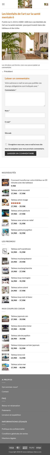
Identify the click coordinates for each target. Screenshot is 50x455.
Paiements (6, 410)
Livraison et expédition (11, 415)
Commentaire (10, 90)
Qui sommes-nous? (10, 387)
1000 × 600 (23, 22)
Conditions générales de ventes (15, 433)
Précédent (7, 71)
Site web (8, 133)
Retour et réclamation (11, 405)
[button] (3, 4)
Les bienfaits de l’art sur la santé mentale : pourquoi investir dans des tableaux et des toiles (24, 25)
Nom (7, 111)
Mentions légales (9, 438)
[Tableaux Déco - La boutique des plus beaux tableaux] (25, 4)
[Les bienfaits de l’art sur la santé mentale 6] (25, 46)
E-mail (8, 122)
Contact (5, 391)
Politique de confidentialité (13, 429)
